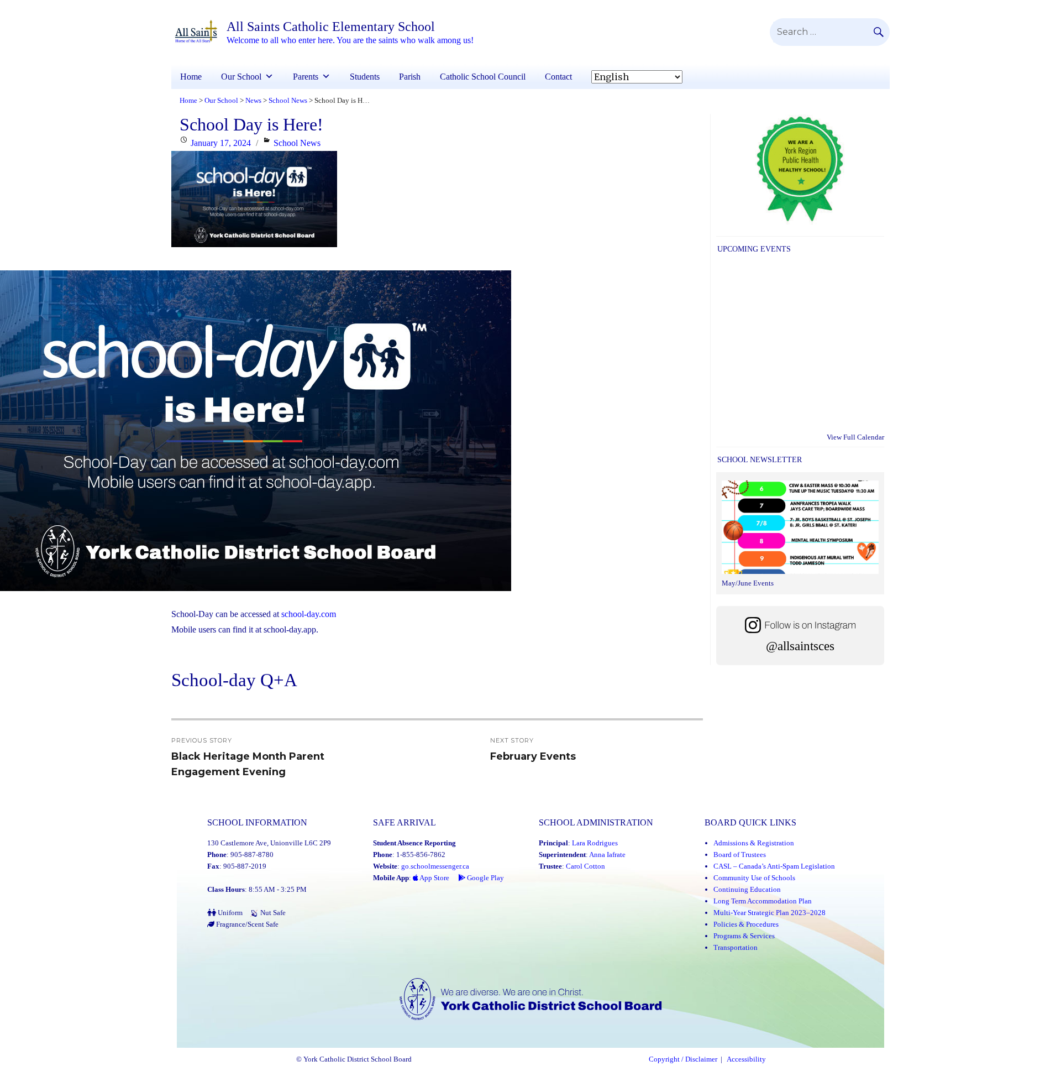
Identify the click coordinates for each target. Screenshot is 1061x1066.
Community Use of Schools (754, 878)
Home (191, 76)
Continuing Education (747, 889)
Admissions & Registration (753, 843)
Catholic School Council (483, 76)
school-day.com (308, 614)
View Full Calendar (855, 437)
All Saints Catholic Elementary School (331, 26)
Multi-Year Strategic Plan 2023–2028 (769, 912)
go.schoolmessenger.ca (435, 866)
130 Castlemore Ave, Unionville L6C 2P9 (269, 843)
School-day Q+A (234, 680)
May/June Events (748, 583)
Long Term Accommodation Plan (762, 901)
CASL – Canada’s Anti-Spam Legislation (774, 866)
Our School (241, 76)
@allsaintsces (800, 646)
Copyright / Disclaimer (683, 1059)
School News (297, 143)
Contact (558, 76)
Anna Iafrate (607, 854)
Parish (410, 76)
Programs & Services (744, 936)
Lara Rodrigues (595, 843)
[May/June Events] (800, 528)
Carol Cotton (585, 866)
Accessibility (746, 1059)
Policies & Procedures (746, 924)
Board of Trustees (739, 854)
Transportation (735, 947)
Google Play (484, 878)
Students (365, 76)
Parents (305, 76)
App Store (433, 878)
